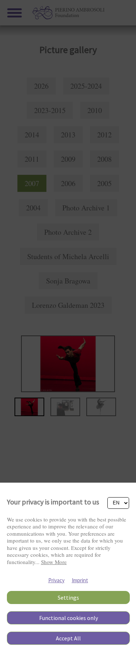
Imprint (80, 580)
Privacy (56, 580)
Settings (68, 597)
